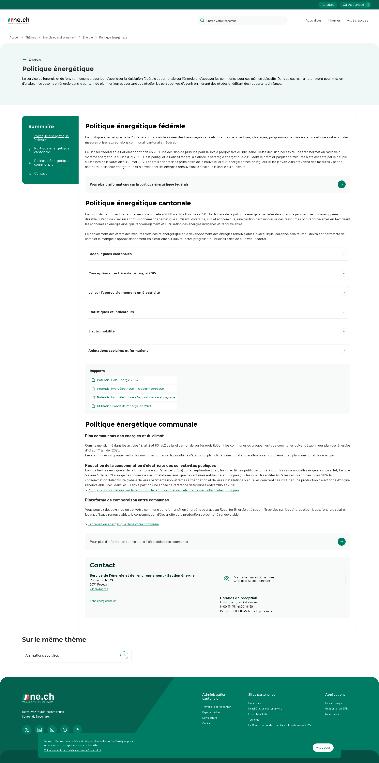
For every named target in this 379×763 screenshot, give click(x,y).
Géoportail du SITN (336, 708)
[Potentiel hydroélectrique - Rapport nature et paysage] (133, 397)
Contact (207, 723)
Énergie (88, 37)
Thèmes (334, 20)
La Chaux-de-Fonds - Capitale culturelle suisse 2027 (279, 725)
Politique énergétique (113, 37)
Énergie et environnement (59, 37)
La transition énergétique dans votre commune (123, 524)
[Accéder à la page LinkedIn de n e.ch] (39, 730)
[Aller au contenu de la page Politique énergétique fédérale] (50, 136)
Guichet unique (353, 5)
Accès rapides (357, 20)
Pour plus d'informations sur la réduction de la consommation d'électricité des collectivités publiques (163, 490)
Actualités (313, 20)
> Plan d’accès (99, 589)
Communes (255, 703)
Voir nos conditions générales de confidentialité (72, 750)
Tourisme (253, 719)
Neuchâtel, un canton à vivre (265, 708)
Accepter (323, 747)
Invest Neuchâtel (258, 714)
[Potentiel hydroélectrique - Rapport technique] (133, 388)
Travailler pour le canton (216, 706)
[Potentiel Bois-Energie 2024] (133, 380)
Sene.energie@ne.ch (103, 601)
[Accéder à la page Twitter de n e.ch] (27, 730)
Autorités (328, 5)
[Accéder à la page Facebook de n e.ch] (64, 730)
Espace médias (211, 712)
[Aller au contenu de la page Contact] (50, 171)
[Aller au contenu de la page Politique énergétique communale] (50, 160)
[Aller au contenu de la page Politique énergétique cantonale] (50, 148)
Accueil (14, 37)
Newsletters (209, 717)
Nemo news (332, 714)
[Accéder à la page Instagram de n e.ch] (52, 730)
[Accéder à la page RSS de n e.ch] (77, 730)
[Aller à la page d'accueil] (18, 20)
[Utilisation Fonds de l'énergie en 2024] (133, 406)
